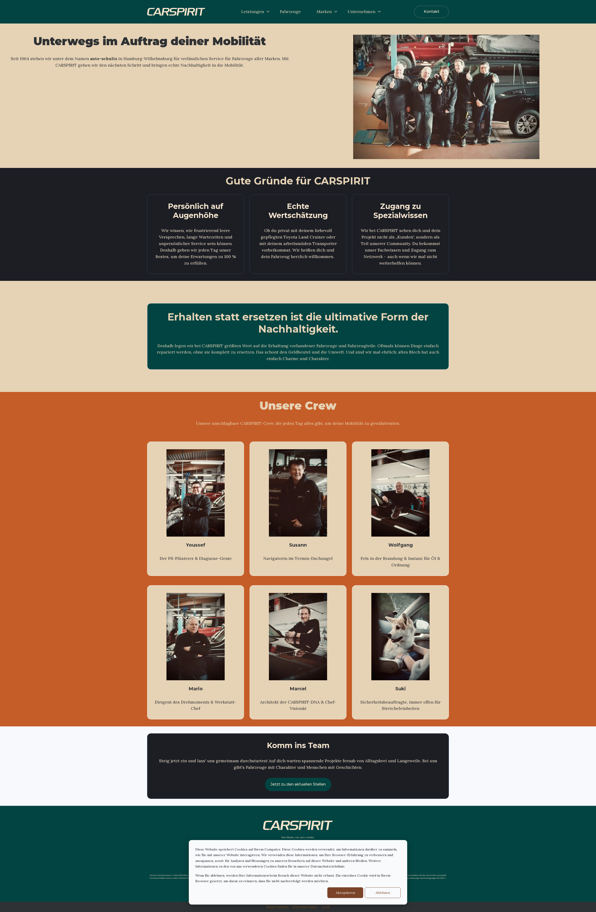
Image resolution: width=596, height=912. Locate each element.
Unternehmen (361, 11)
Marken (324, 11)
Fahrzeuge (290, 11)
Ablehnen (383, 893)
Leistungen (252, 11)
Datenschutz (305, 906)
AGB (326, 906)
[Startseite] (176, 11)
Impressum (277, 906)
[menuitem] (254, 12)
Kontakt (431, 11)
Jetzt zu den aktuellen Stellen (298, 784)
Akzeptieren (345, 893)
